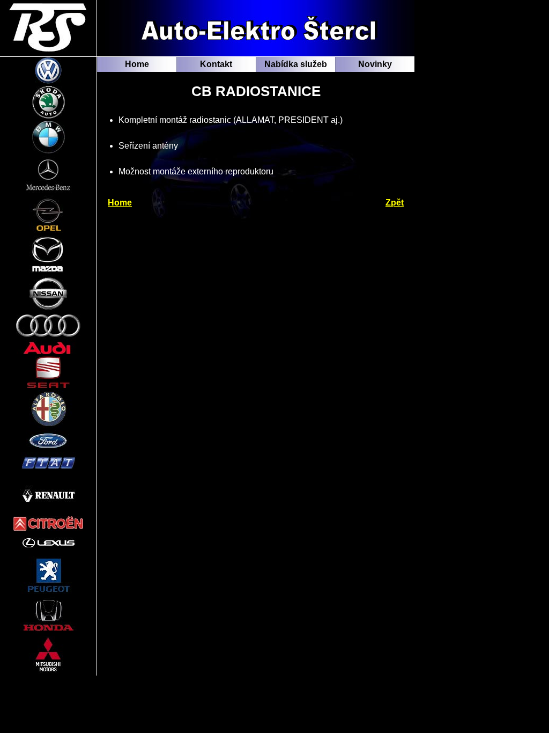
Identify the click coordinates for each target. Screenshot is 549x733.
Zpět (394, 202)
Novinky (375, 64)
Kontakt (216, 64)
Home (137, 64)
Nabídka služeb (295, 64)
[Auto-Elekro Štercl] (207, 28)
